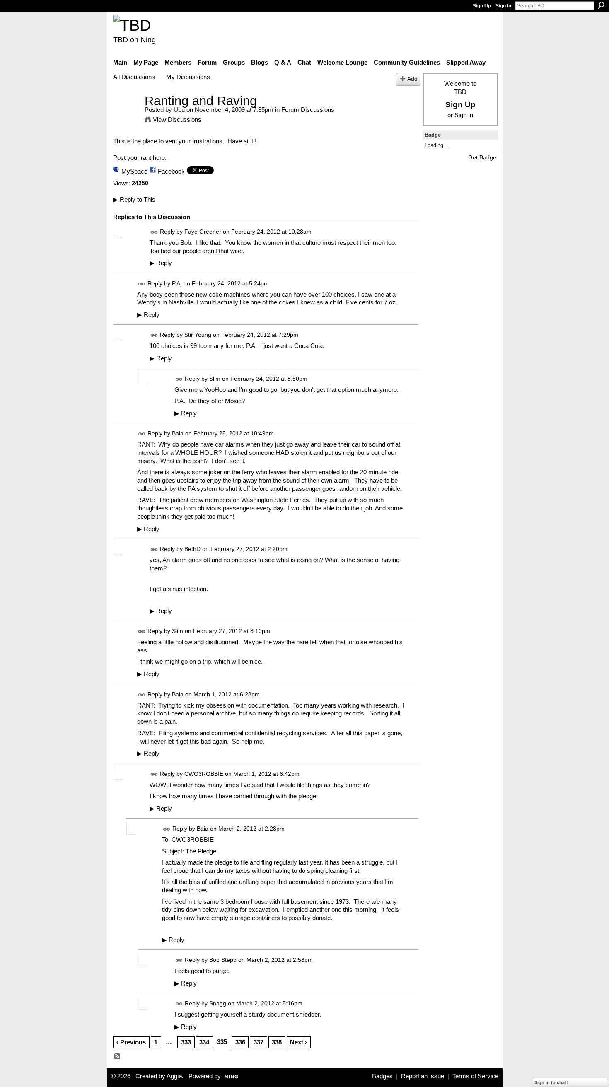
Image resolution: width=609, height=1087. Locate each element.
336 (240, 1042)
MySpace (134, 171)
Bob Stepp (223, 960)
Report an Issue (422, 1076)
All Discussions (134, 76)
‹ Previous (131, 1042)
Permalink (154, 232)
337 (258, 1042)
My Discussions (188, 76)
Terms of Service (475, 1076)
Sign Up (482, 6)
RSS (117, 1056)
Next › (298, 1042)
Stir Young (197, 335)
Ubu (179, 109)
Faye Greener (202, 231)
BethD (192, 549)
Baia (178, 433)
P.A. (177, 283)
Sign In (503, 6)
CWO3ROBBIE (203, 774)
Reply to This (134, 199)
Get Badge (482, 157)
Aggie (174, 1076)
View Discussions (177, 119)
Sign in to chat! (551, 1082)
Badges (382, 1076)
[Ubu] (126, 116)
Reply (161, 263)
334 (204, 1042)
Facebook (171, 171)
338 (277, 1042)
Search (601, 5)
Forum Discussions (307, 109)
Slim (214, 378)
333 (186, 1042)
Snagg (217, 1003)
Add (412, 79)
